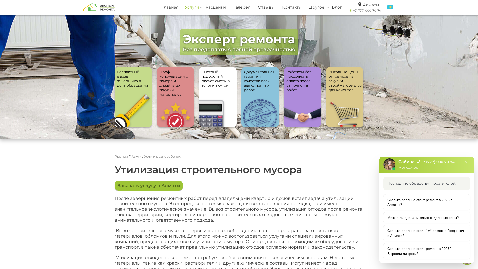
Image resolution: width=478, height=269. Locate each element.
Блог (337, 7)
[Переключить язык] (390, 7)
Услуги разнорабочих (162, 156)
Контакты (292, 7)
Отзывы (266, 7)
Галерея (241, 7)
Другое (316, 7)
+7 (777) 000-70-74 (367, 10)
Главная (170, 7)
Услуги (192, 7)
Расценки (216, 7)
